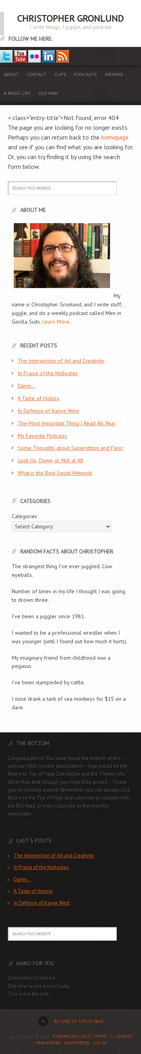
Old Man (48, 93)
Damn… (26, 385)
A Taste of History (39, 398)
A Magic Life (17, 93)
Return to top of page (78, 1021)
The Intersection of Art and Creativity (61, 360)
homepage (114, 137)
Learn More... (58, 321)
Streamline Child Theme (79, 1036)
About (11, 74)
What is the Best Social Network (55, 472)
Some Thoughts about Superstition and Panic (70, 447)
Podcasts (85, 74)
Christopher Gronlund (70, 18)
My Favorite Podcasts (42, 435)
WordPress (76, 1042)
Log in (99, 1042)
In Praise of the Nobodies (48, 373)
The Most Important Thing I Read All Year (67, 423)
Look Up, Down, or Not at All (50, 460)
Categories (24, 516)
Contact (37, 74)
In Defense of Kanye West (48, 410)
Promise (114, 74)
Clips (60, 74)
